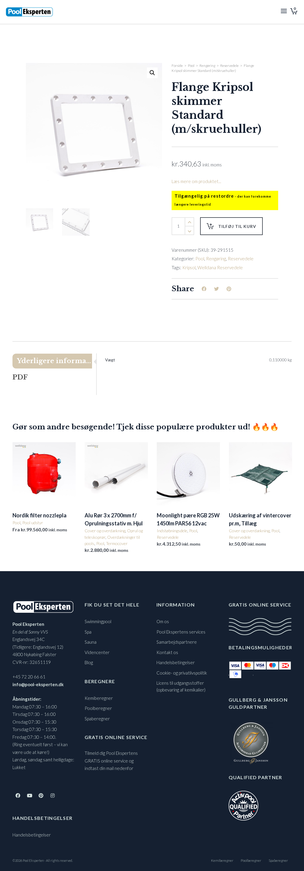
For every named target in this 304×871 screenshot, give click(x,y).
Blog (89, 662)
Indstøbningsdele (172, 530)
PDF (20, 377)
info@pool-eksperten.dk (38, 684)
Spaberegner (97, 718)
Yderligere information (54, 361)
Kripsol (189, 267)
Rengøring (207, 65)
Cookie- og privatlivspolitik (181, 672)
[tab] (54, 361)
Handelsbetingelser (31, 834)
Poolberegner (98, 708)
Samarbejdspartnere (176, 642)
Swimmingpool (98, 621)
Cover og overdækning (105, 530)
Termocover (117, 543)
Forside (177, 65)
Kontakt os (167, 652)
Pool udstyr (32, 522)
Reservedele (229, 65)
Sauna (90, 642)
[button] (152, 72)
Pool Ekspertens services (180, 631)
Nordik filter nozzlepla (39, 515)
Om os (162, 621)
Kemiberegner (99, 698)
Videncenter (97, 652)
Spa (88, 631)
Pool (191, 65)
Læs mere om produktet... (196, 181)
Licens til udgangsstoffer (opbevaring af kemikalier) (180, 686)
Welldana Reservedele (220, 267)
